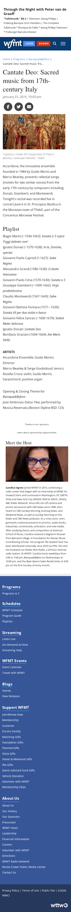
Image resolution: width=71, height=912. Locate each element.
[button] (54, 43)
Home (6, 59)
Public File (48, 890)
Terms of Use (30, 890)
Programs (19, 59)
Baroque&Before (38, 59)
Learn (20, 432)
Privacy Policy (10, 890)
